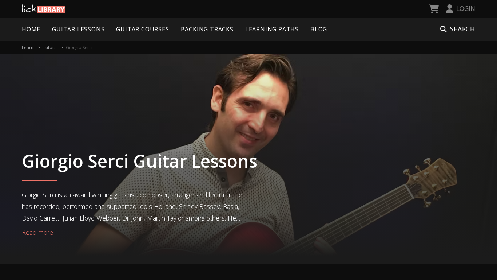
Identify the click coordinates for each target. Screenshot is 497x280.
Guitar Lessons (78, 29)
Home (31, 29)
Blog (318, 29)
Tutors (49, 47)
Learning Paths (272, 29)
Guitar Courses (142, 29)
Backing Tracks (207, 29)
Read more (37, 232)
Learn (27, 47)
